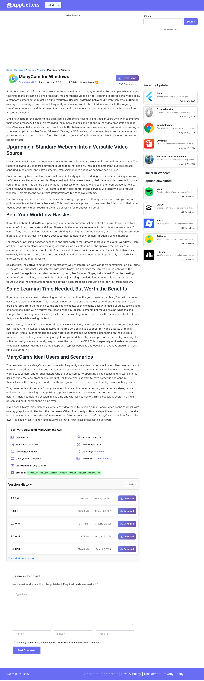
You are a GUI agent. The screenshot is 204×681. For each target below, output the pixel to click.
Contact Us (109, 674)
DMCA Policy (131, 674)
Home (9, 70)
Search (147, 16)
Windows (53, 5)
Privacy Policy (173, 674)
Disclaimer (152, 674)
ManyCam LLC (29, 82)
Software (18, 70)
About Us (91, 674)
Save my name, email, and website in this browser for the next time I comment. (58, 642)
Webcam (41, 70)
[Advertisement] (73, 39)
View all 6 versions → (21, 558)
